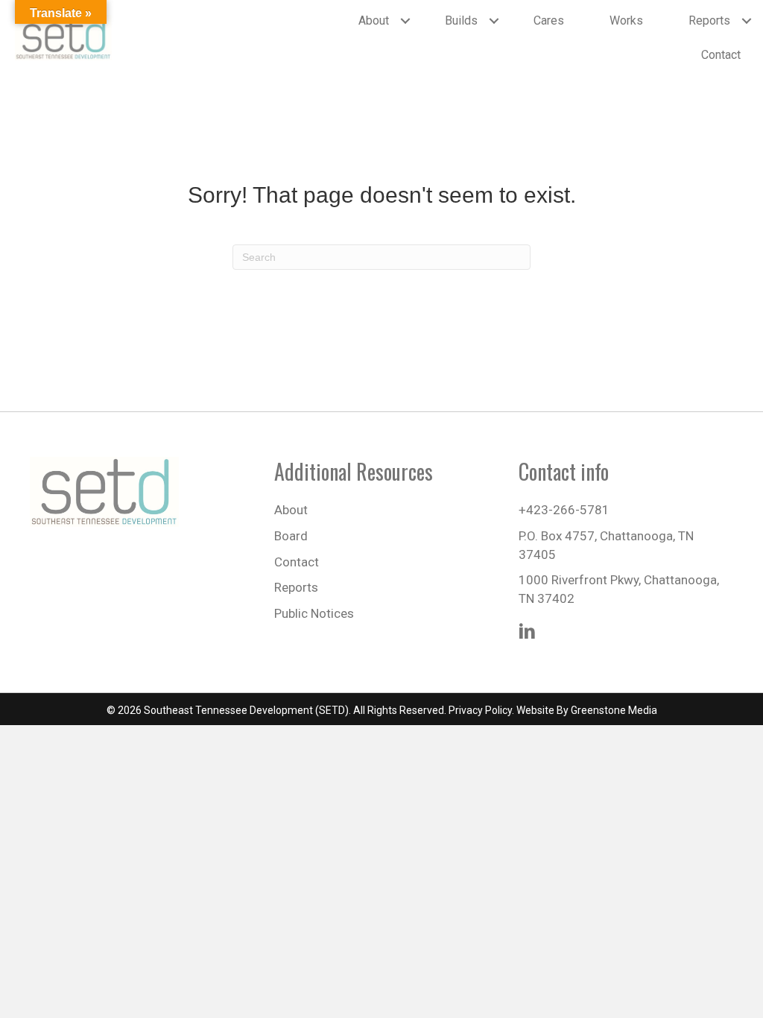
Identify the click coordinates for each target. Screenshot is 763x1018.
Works (626, 20)
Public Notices (314, 613)
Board (291, 535)
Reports (709, 20)
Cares (549, 20)
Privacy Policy (480, 710)
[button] (405, 21)
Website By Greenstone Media (586, 710)
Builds (461, 20)
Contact (721, 55)
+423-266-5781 (564, 509)
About (373, 20)
